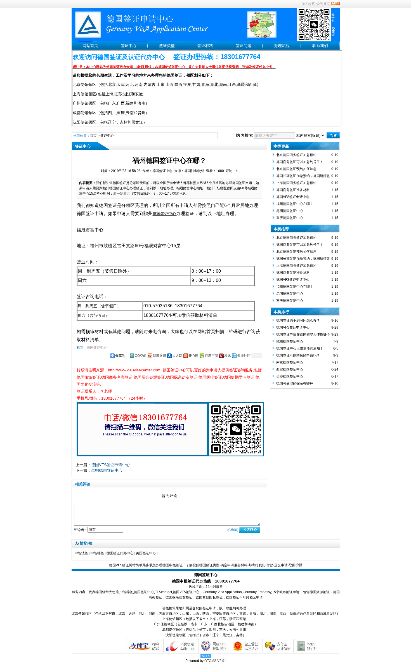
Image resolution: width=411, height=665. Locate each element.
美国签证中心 (146, 553)
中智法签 (81, 553)
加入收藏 (308, 4)
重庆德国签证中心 (289, 218)
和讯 (227, 356)
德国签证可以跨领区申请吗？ (298, 355)
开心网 (193, 356)
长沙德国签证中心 (289, 376)
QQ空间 (141, 356)
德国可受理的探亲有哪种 (294, 383)
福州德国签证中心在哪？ (294, 204)
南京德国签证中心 (289, 362)
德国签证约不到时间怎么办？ (298, 320)
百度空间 (211, 356)
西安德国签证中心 (289, 369)
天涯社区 (244, 356)
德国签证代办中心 (120, 553)
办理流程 (282, 45)
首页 (93, 136)
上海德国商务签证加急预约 (296, 183)
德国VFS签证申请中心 (110, 465)
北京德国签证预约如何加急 (296, 169)
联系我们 (320, 45)
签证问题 (243, 45)
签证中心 (128, 45)
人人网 (177, 356)
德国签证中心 (97, 348)
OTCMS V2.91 (215, 661)
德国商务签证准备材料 (293, 190)
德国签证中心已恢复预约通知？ (299, 348)
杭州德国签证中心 (289, 341)
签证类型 (167, 45)
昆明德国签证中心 (106, 470)
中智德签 (97, 553)
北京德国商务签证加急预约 (296, 155)
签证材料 (205, 45)
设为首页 (323, 4)
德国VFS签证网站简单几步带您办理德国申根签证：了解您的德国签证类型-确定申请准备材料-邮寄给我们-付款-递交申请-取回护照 (205, 565)
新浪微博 (159, 356)
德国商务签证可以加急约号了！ (299, 162)
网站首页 (90, 45)
